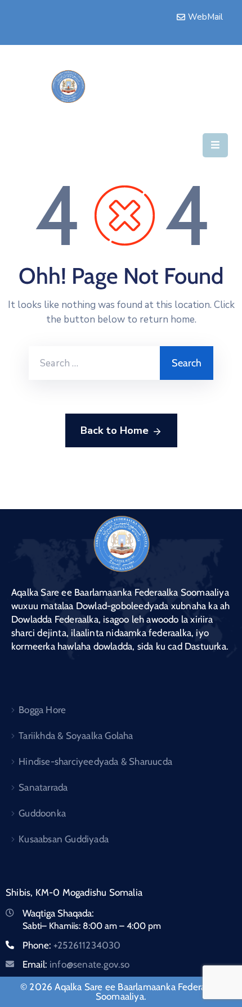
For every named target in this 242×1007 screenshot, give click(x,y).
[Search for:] (94, 363)
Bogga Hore (42, 709)
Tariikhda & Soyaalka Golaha (76, 735)
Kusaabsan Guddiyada (64, 839)
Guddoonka (42, 813)
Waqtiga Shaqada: (58, 913)
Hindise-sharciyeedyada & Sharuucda (95, 761)
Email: (76, 964)
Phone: (72, 945)
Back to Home (114, 430)
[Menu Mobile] (215, 145)
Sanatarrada (43, 787)
